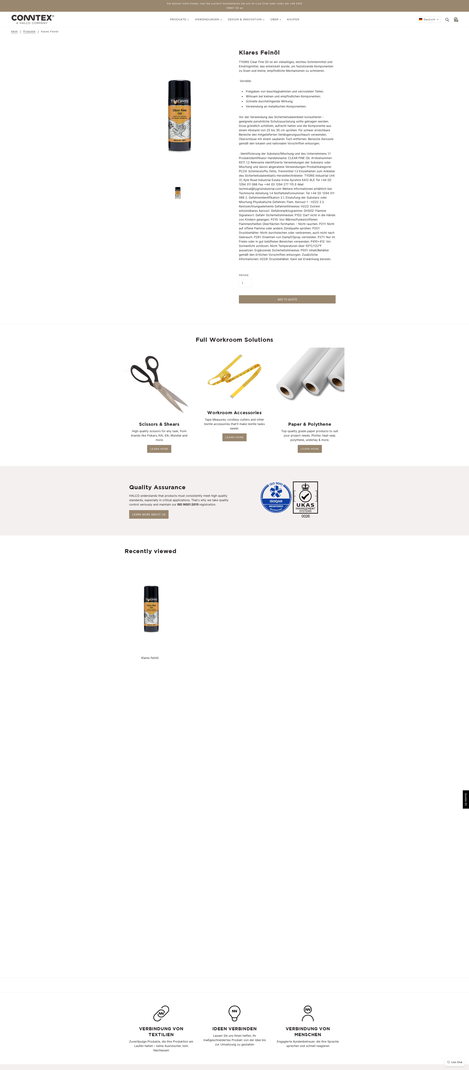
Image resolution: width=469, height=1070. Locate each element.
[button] (429, 19)
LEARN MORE (159, 449)
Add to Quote (287, 299)
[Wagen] (455, 19)
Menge (244, 275)
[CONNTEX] (33, 19)
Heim (14, 31)
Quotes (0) (466, 799)
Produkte (29, 31)
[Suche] (447, 19)
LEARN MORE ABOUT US (149, 514)
